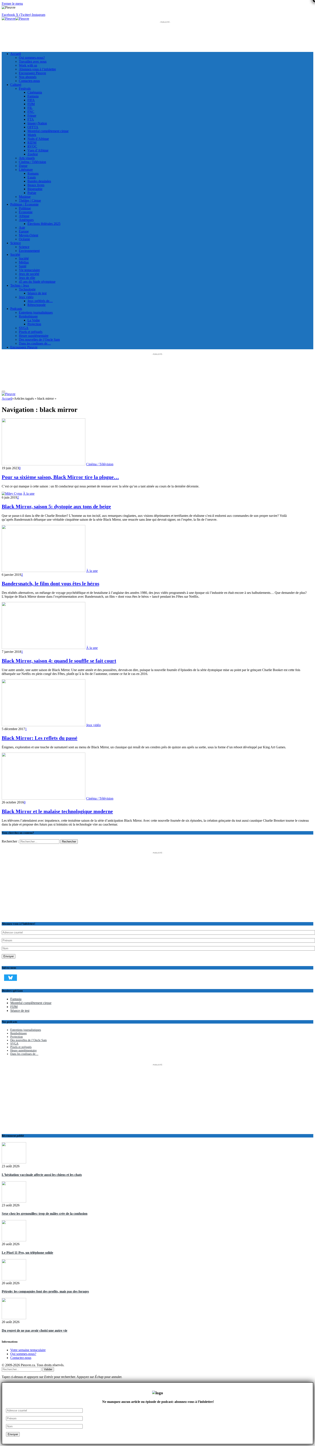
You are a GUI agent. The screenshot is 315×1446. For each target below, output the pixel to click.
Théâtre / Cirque (30, 200)
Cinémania (34, 92)
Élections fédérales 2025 (43, 223)
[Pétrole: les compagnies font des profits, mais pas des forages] (14, 1286)
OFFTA (32, 127)
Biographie (34, 189)
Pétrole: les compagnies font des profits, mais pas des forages (45, 1291)
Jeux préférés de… (40, 301)
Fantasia (33, 96)
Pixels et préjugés (30, 332)
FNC (30, 111)
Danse (23, 166)
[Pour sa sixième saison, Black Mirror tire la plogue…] (43, 464)
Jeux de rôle (27, 278)
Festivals (25, 88)
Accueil (15, 54)
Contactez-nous (29, 81)
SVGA (23, 328)
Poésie (31, 193)
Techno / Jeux (19, 285)
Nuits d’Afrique (38, 139)
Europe (24, 231)
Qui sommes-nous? (32, 57)
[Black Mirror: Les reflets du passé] (43, 725)
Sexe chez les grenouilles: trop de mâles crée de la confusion (44, 1213)
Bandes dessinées (39, 181)
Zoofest (32, 154)
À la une (28, 493)
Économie (26, 212)
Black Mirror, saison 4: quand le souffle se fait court (59, 661)
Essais (31, 177)
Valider (48, 1369)
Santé (22, 266)
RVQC (32, 146)
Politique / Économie (24, 204)
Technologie (27, 289)
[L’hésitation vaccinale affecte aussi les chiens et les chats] (14, 1169)
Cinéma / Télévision (32, 162)
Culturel (15, 84)
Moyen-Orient (28, 235)
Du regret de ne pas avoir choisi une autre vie (34, 1330)
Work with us (28, 65)
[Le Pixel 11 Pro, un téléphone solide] (14, 1247)
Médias (24, 262)
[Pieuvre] (15, 18)
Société (15, 254)
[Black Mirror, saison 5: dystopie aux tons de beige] (12, 493)
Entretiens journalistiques (36, 312)
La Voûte (33, 320)
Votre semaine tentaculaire (28, 1350)
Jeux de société (29, 274)
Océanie (24, 239)
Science (15, 243)
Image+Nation (37, 123)
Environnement (29, 251)
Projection (34, 324)
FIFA (31, 100)
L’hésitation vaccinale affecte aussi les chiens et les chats (42, 1175)
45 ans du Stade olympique (37, 281)
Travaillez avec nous (32, 61)
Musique (25, 196)
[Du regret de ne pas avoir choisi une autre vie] (14, 1325)
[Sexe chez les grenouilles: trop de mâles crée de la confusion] (14, 1208)
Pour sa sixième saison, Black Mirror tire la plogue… (60, 477)
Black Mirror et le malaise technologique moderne (57, 811)
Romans (33, 173)
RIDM (31, 142)
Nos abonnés (27, 77)
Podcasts (16, 308)
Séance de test (36, 293)
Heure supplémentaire (33, 335)
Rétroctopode (36, 305)
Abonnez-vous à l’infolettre (37, 69)
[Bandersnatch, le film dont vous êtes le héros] (43, 571)
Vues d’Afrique (37, 150)
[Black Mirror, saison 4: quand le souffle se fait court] (43, 648)
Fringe (31, 115)
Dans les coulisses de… (35, 343)
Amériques (26, 220)
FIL (30, 108)
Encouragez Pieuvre (32, 73)
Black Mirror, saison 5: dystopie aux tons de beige (56, 506)
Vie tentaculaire (29, 270)
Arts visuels (27, 158)
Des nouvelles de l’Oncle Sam (39, 339)
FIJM (31, 104)
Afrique (24, 216)
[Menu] (3, 391)
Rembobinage (28, 316)
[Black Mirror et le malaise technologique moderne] (43, 798)
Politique (25, 208)
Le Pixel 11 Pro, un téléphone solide (27, 1252)
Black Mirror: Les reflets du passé (39, 738)
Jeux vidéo (26, 297)
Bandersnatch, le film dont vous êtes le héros (50, 583)
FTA (30, 119)
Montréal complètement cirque (48, 131)
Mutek (31, 135)
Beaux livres (35, 185)
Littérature (26, 169)
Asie (22, 227)
